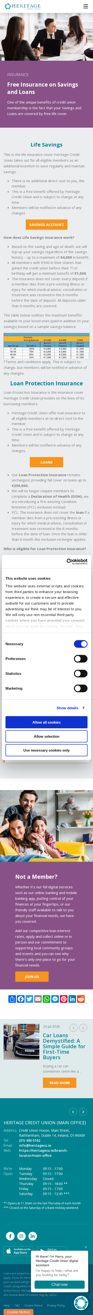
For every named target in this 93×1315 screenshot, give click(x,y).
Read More (60, 1082)
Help (7, 1305)
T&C (17, 1305)
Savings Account (46, 224)
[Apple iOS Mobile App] (18, 1251)
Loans (47, 462)
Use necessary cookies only (46, 750)
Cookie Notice (18, 1312)
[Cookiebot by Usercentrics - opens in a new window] (67, 561)
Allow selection (46, 736)
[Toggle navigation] (85, 6)
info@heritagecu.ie (35, 1145)
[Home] (19, 6)
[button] (74, 1028)
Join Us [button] (32, 976)
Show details (67, 708)
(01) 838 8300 (29, 1140)
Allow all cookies (46, 722)
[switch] (81, 659)
